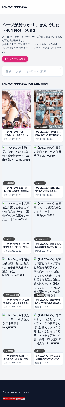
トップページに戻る (15, 58)
